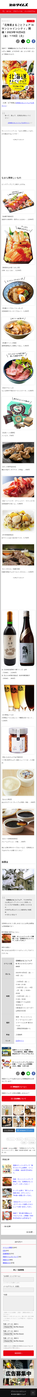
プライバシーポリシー (18, 1391)
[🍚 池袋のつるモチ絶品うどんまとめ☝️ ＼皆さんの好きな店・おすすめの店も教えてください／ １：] (18, 1110)
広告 (4, 1250)
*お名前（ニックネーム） (12, 1276)
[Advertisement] (18, 155)
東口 (24, 1142)
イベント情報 (31, 21)
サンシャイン (30, 1139)
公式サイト (20, 1041)
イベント (11, 1139)
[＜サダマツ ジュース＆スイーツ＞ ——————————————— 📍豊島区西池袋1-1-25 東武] (7, 1110)
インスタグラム (29, 11)
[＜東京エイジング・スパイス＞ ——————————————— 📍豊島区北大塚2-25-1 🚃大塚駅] (30, 1110)
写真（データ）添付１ (11, 1324)
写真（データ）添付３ (11, 1338)
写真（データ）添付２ (11, 1331)
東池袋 (32, 1142)
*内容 (5, 1295)
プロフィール (17, 11)
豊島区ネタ (6, 1263)
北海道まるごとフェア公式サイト (18, 122)
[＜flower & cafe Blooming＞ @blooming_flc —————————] (7, 1121)
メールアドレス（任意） (11, 1286)
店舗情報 (6, 1253)
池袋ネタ (6, 1260)
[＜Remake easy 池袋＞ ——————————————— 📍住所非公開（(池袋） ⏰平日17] (30, 1121)
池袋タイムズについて (10, 1257)
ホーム (8, 11)
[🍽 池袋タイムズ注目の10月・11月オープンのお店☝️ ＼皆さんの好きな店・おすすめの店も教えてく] (18, 1121)
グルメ (20, 1139)
